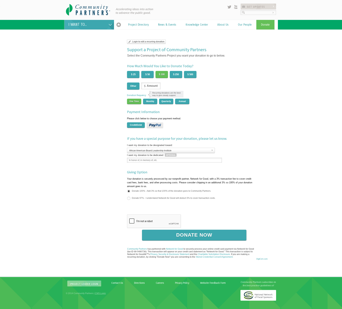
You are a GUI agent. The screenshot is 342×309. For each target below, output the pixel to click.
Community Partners (137, 249)
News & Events (167, 24)
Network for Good (174, 249)
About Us (223, 24)
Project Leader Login (84, 284)
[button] (262, 253)
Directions (139, 282)
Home (118, 25)
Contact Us (117, 282)
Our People (245, 24)
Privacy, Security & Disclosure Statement (169, 254)
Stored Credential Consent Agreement (214, 257)
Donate (265, 24)
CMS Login (100, 293)
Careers (160, 282)
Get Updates (256, 6)
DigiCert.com (262, 259)
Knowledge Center (197, 24)
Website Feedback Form (213, 282)
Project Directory (138, 24)
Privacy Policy (182, 282)
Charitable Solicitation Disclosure (214, 254)
